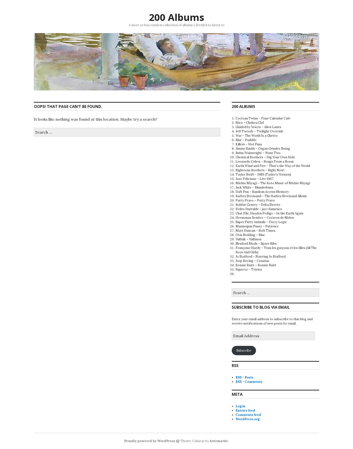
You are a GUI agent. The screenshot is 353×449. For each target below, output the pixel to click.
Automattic (219, 441)
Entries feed (245, 410)
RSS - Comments (249, 382)
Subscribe (243, 351)
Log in (240, 406)
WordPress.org (248, 419)
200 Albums (176, 17)
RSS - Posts (244, 377)
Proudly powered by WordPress (149, 441)
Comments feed (248, 415)
